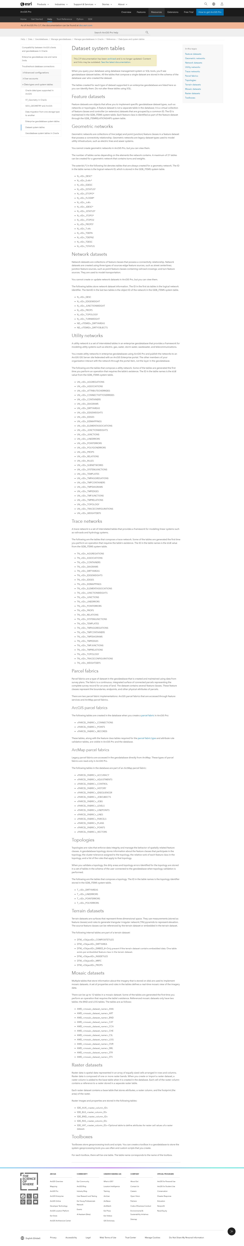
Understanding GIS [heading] (112, 1174)
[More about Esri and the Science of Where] (29, 1182)
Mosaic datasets (193, 89)
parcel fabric (147, 715)
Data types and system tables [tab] (38, 84)
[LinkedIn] (35, 1196)
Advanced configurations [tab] (36, 72)
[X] (29, 1196)
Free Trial (188, 12)
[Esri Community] (22, 1201)
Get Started (37, 19)
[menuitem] (61, 1181)
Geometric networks (195, 58)
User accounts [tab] (31, 78)
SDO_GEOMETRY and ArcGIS (38, 106)
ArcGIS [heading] (53, 1174)
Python (80, 19)
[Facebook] (22, 1196)
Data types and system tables (131, 39)
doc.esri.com (85, 25)
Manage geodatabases (61, 39)
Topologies (190, 80)
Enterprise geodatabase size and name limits (39, 59)
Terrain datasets (193, 84)
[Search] (206, 4)
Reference (111, 39)
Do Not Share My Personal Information (186, 1237)
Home (23, 19)
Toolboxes (190, 97)
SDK (90, 19)
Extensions (172, 12)
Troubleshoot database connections (38, 66)
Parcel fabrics (191, 76)
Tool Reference (64, 19)
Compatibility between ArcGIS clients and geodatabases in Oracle (39, 49)
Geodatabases (41, 39)
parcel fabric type (147, 738)
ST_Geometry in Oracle (36, 100)
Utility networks (192, 67)
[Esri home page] (26, 4)
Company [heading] (134, 1174)
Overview (126, 12)
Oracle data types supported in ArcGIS (39, 92)
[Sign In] (221, 4)
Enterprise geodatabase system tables (42, 121)
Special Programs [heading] (165, 1174)
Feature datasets (193, 54)
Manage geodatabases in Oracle (89, 39)
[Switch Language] (213, 4)
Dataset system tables (35, 127)
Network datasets (193, 62)
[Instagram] (29, 1201)
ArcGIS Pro (25, 11)
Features (141, 12)
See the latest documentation (115, 62)
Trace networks (192, 71)
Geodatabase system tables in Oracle (42, 133)
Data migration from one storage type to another (42, 114)
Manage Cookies (152, 1237)
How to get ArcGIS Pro (210, 12)
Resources (156, 12)
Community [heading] (82, 1174)
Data (30, 39)
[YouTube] (35, 1201)
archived (111, 58)
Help (49, 19)
